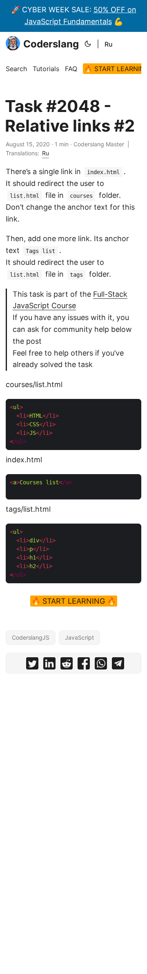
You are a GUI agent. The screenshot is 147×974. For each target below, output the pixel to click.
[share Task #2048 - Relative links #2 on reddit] (66, 665)
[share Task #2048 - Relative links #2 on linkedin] (49, 665)
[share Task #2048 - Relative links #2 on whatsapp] (101, 665)
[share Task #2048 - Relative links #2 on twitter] (32, 665)
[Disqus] (73, 781)
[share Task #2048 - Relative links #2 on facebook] (84, 665)
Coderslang (51, 44)
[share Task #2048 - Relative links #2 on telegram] (118, 665)
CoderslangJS (30, 637)
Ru (109, 44)
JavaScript (79, 637)
